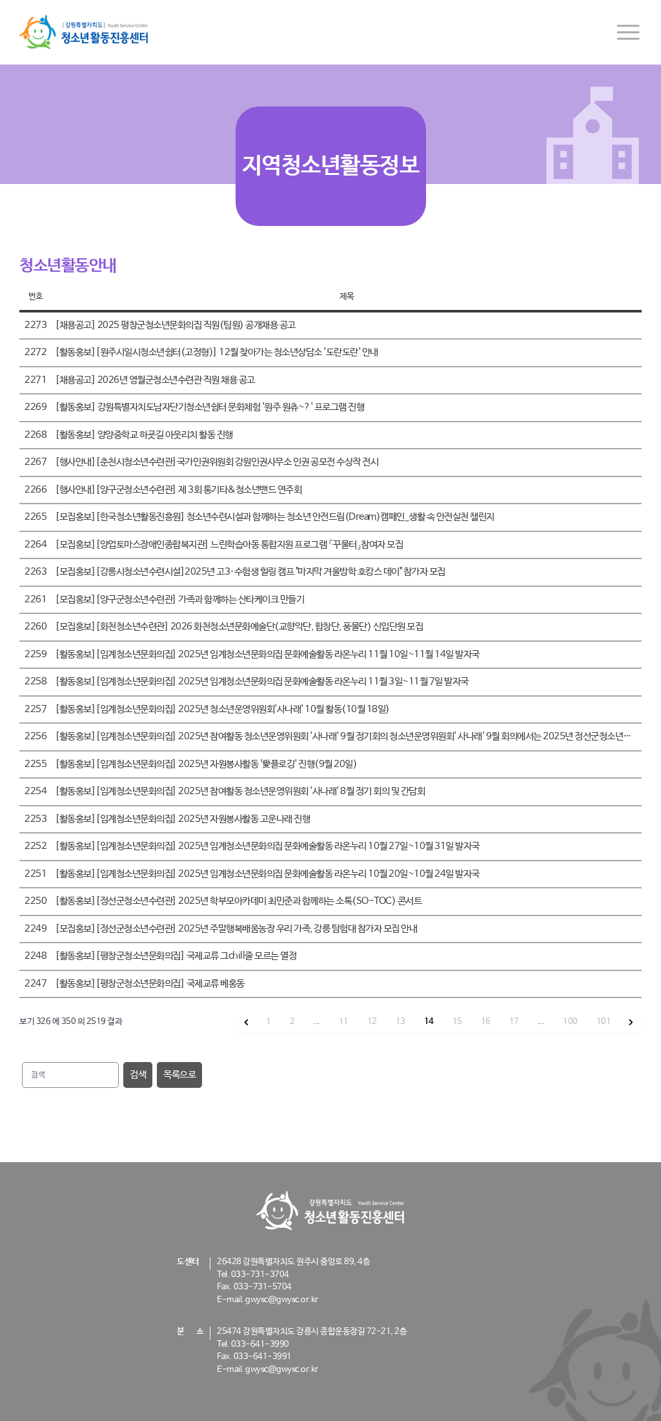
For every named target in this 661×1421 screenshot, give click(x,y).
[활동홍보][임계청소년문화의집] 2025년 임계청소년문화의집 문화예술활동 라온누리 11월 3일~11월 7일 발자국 (262, 681)
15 (457, 1022)
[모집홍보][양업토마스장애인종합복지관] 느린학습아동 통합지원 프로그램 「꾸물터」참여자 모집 (229, 544)
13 (400, 1022)
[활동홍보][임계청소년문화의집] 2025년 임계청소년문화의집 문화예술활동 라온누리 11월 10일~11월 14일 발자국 (267, 654)
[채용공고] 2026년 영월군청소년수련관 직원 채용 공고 (155, 379)
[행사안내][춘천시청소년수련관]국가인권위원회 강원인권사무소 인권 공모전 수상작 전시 (216, 461)
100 (570, 1022)
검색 (138, 1074)
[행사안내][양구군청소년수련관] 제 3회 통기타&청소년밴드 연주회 (178, 489)
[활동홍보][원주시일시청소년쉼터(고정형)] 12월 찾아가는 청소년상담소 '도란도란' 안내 (216, 352)
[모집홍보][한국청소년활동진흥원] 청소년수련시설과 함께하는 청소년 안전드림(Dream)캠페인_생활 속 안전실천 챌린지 (274, 516)
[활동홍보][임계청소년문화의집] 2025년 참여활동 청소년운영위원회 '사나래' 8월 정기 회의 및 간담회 (240, 791)
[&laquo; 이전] (247, 1022)
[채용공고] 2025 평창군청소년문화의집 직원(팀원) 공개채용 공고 (175, 325)
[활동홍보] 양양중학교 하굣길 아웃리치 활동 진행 (144, 434)
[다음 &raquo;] (631, 1022)
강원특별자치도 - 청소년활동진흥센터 (83, 32)
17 (514, 1022)
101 (603, 1022)
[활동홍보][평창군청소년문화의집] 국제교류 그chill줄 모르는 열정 (175, 955)
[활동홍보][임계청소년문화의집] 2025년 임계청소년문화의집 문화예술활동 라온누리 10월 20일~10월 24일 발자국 (267, 873)
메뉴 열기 (628, 32)
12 (372, 1022)
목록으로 (179, 1074)
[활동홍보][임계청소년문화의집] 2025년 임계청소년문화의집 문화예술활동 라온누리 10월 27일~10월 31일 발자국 (267, 846)
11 (344, 1022)
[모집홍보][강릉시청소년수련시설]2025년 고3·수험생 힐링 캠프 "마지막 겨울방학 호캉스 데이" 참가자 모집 (250, 571)
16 (486, 1022)
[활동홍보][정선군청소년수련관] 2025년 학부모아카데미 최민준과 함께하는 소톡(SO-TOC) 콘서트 (238, 900)
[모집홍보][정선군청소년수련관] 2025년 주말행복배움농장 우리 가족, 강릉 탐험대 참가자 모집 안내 (236, 928)
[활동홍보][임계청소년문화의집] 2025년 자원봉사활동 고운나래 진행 (182, 818)
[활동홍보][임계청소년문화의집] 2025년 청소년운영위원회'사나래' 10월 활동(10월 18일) (222, 709)
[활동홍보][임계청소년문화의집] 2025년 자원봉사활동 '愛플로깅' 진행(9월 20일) (206, 764)
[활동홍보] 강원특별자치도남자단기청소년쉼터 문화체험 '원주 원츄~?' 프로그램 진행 (209, 407)
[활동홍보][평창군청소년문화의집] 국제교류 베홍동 (150, 983)
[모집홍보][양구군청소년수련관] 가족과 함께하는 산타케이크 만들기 (179, 599)
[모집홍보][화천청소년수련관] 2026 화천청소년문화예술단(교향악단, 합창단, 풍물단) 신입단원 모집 (239, 626)
